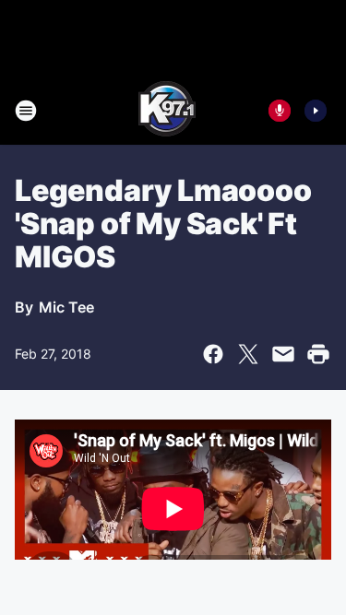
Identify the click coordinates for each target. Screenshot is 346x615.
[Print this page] (318, 354)
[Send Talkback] (279, 111)
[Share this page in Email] (283, 354)
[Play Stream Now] (315, 111)
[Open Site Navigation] (26, 111)
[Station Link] (167, 110)
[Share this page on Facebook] (213, 354)
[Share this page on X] (248, 354)
